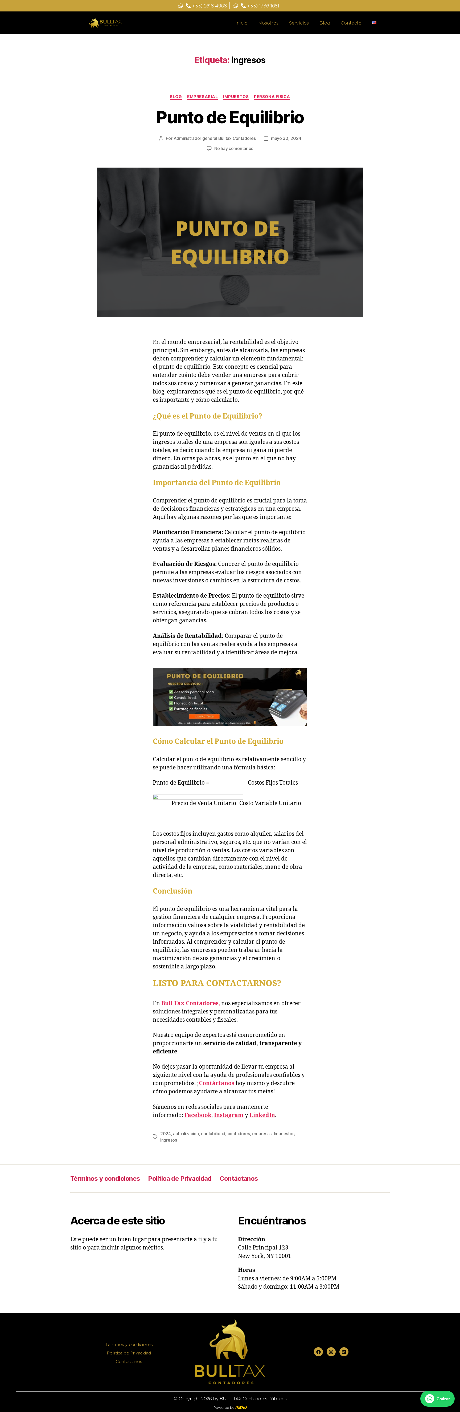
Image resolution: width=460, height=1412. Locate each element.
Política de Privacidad (179, 1178)
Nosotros (268, 23)
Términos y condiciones (105, 1178)
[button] (437, 1399)
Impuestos (236, 96)
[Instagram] (331, 1351)
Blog (324, 23)
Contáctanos (216, 1083)
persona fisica (272, 96)
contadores (239, 1133)
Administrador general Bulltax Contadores (215, 138)
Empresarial (202, 96)
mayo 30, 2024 (286, 138)
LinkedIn (262, 1115)
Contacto (351, 23)
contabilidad (213, 1133)
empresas (262, 1133)
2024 (165, 1133)
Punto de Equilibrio (230, 117)
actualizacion (186, 1133)
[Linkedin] (343, 1351)
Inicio (241, 23)
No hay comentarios (233, 148)
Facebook (197, 1115)
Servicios (299, 23)
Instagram (229, 1115)
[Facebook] (318, 1351)
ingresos (168, 1140)
